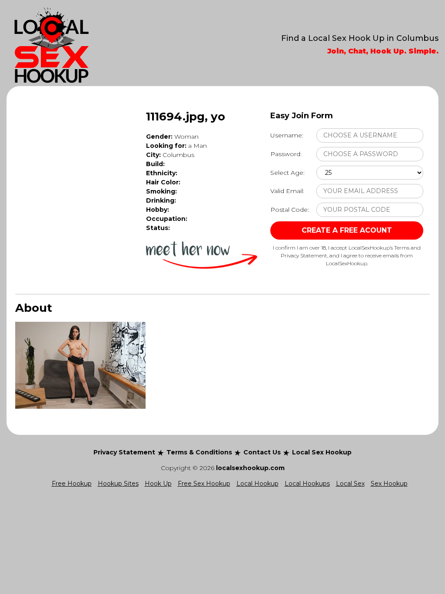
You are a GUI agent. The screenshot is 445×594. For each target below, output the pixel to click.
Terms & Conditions (199, 452)
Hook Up (158, 483)
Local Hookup (257, 483)
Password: (286, 154)
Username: (286, 135)
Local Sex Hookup (322, 452)
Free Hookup (72, 483)
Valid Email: (287, 191)
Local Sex (350, 483)
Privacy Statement (124, 452)
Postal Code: (289, 210)
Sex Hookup (389, 483)
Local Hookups (307, 483)
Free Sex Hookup (204, 483)
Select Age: (287, 173)
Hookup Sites (118, 483)
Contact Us (262, 452)
